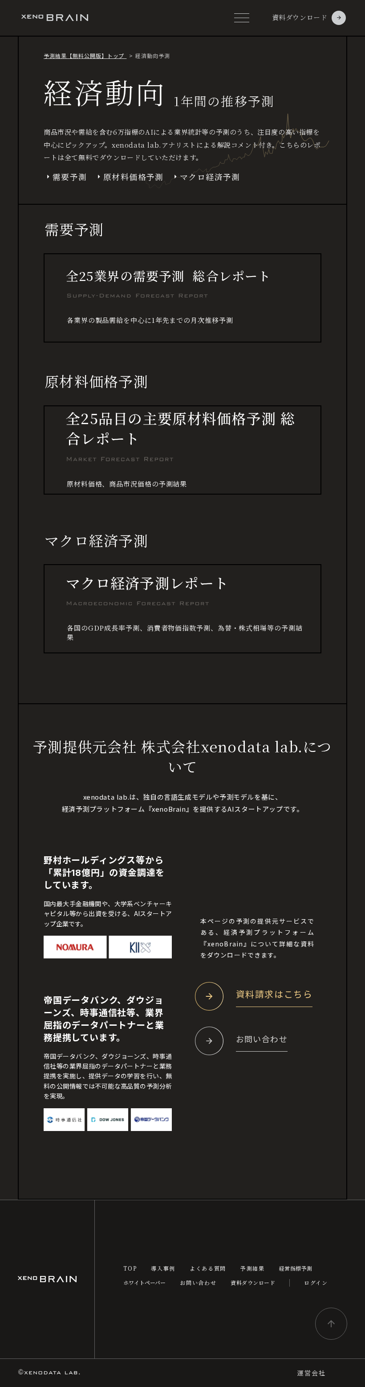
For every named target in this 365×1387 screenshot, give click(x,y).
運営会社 (311, 1373)
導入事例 (163, 1268)
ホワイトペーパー (144, 1282)
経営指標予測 (295, 1268)
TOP (130, 1268)
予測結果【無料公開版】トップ (85, 55)
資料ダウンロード (253, 1282)
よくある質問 (208, 1268)
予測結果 (252, 1268)
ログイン (316, 1282)
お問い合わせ (198, 1282)
